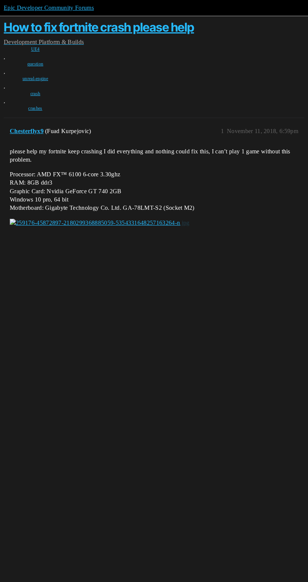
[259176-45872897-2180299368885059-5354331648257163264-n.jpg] (100, 222)
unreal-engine (35, 78)
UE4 (35, 49)
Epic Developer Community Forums (49, 8)
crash (35, 93)
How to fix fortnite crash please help (99, 27)
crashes (35, 108)
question (35, 64)
